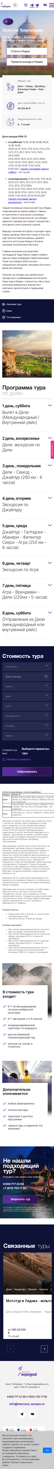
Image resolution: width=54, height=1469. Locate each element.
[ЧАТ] (35, 5)
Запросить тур (20, 1199)
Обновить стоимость (18, 759)
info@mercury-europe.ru (27, 1404)
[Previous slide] (9, 358)
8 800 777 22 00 (13, 1184)
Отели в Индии (20, 51)
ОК (47, 1450)
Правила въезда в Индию (27, 61)
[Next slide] (44, 358)
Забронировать (27, 771)
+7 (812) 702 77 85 (15, 1188)
